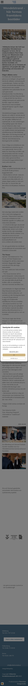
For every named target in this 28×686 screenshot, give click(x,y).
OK (14, 355)
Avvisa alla (14, 358)
